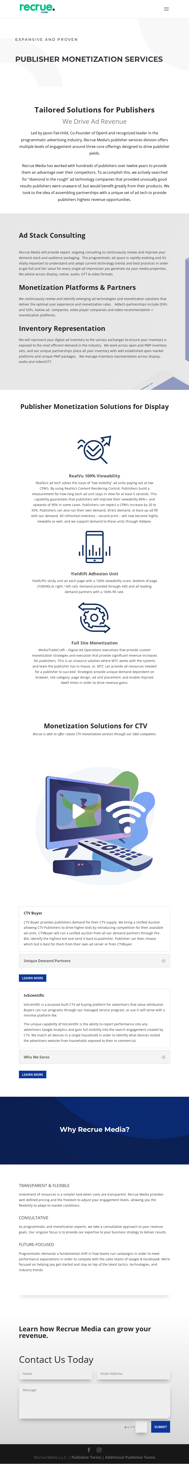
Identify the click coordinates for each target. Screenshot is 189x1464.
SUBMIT (160, 1427)
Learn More (32, 978)
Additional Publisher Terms (130, 1457)
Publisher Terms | (88, 1457)
